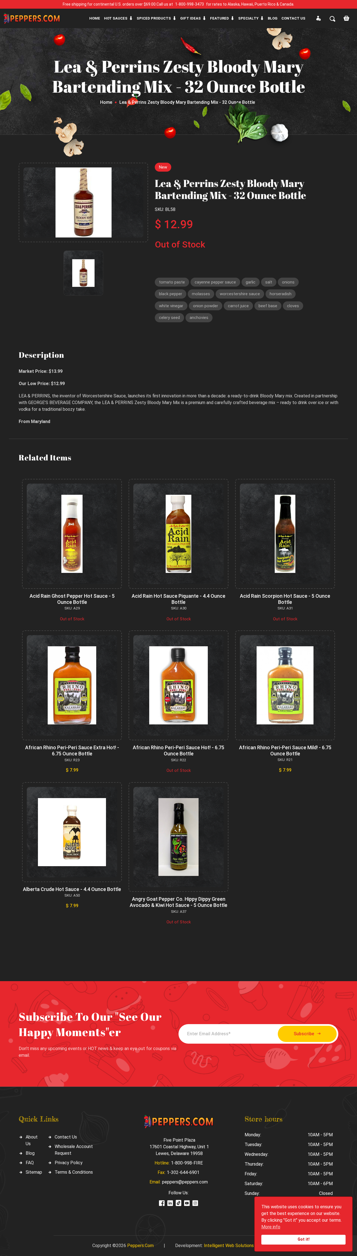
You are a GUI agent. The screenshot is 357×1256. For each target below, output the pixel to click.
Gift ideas (190, 18)
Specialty (248, 18)
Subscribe (304, 1033)
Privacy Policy (69, 1162)
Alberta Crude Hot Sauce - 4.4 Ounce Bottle (72, 889)
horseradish (280, 293)
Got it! (304, 1239)
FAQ (30, 1162)
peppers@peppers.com (185, 1182)
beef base (268, 305)
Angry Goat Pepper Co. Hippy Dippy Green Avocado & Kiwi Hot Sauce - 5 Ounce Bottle (178, 902)
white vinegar (171, 305)
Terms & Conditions (74, 1172)
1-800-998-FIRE (187, 1163)
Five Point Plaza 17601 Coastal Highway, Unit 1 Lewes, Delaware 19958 (179, 1146)
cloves (293, 305)
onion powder (205, 305)
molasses (201, 293)
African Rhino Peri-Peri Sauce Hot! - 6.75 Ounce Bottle (178, 751)
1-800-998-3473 (189, 4)
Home (94, 18)
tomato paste (172, 282)
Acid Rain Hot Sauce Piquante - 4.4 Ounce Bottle (178, 599)
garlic (250, 282)
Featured (219, 18)
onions (288, 282)
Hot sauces (115, 18)
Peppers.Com (140, 1245)
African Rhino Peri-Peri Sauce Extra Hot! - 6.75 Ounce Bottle (72, 751)
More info (270, 1226)
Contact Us (66, 1137)
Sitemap (34, 1172)
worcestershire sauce (240, 293)
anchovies (199, 317)
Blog (273, 18)
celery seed (169, 317)
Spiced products (154, 18)
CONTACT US (293, 18)
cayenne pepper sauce (215, 282)
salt (268, 282)
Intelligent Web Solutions (229, 1245)
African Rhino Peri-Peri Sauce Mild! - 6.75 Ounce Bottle (285, 751)
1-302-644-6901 (183, 1172)
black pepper (170, 293)
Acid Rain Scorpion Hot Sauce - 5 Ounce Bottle (285, 599)
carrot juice (238, 305)
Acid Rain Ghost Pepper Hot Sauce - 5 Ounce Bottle (72, 599)
